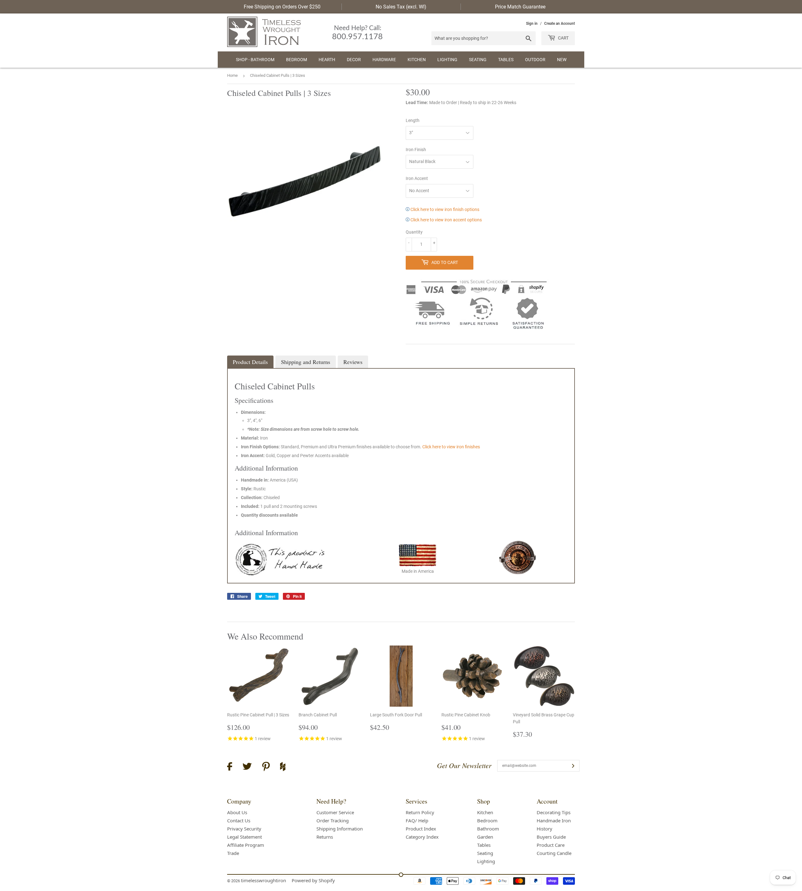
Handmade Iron (554, 820)
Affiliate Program (245, 845)
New (561, 59)
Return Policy (420, 812)
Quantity (414, 232)
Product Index (421, 828)
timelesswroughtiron (263, 880)
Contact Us (238, 820)
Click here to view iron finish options (444, 209)
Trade (233, 853)
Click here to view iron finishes (451, 446)
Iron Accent (417, 178)
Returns (324, 837)
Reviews (352, 362)
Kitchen (417, 59)
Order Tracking (332, 820)
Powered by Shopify (313, 880)
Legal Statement (244, 837)
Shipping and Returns (305, 362)
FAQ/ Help (417, 820)
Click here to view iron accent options (445, 219)
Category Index (422, 837)
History (544, 828)
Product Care (551, 845)
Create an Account (559, 23)
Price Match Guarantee (520, 7)
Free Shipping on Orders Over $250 (282, 7)
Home (232, 75)
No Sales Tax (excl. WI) (401, 7)
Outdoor (535, 59)
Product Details (250, 362)
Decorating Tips (553, 812)
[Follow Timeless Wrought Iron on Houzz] (282, 767)
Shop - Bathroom (255, 59)
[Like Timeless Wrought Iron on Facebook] (229, 767)
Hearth (327, 59)
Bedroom (296, 59)
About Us (237, 812)
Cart (563, 37)
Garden (485, 837)
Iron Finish (416, 149)
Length (412, 120)
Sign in (532, 23)
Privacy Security (244, 828)
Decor (354, 59)
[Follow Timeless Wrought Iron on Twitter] (247, 767)
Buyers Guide (551, 837)
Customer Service (335, 812)
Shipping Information (339, 828)
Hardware (384, 59)
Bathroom (488, 828)
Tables (505, 59)
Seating (478, 59)
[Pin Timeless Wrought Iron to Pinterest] (266, 767)
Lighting (447, 59)
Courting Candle (554, 853)
